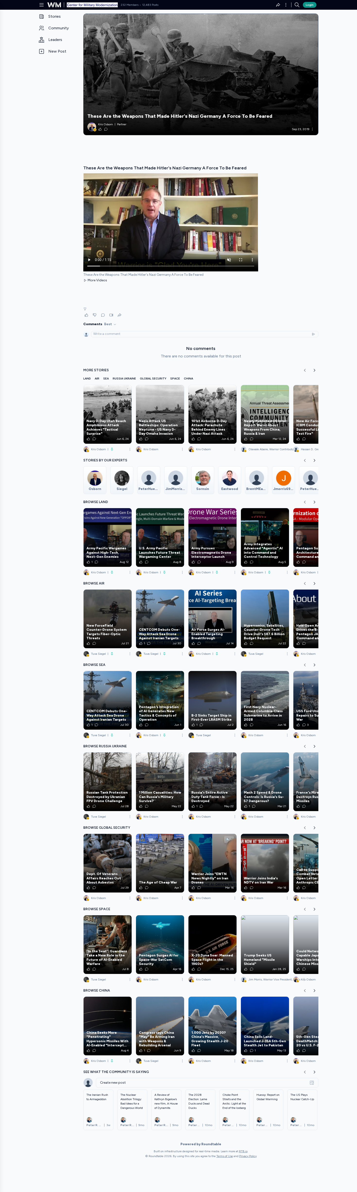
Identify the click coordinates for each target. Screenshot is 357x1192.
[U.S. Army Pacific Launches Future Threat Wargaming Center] (160, 537)
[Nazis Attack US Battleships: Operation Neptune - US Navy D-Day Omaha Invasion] (160, 414)
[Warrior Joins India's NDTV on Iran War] (265, 863)
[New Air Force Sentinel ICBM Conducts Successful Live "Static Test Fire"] (317, 414)
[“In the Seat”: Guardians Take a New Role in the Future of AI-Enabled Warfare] (108, 944)
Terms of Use (224, 1156)
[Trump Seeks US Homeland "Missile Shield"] (265, 944)
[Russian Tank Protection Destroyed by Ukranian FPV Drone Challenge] (108, 781)
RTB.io (243, 1151)
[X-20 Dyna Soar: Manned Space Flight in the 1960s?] (212, 944)
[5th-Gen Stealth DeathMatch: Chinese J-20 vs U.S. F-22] (317, 1026)
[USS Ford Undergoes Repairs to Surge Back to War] (317, 700)
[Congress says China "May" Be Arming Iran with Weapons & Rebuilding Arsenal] (160, 1026)
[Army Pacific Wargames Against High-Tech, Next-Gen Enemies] (108, 537)
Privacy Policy (248, 1156)
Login (310, 5)
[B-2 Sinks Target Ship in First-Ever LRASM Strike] (212, 700)
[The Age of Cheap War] (160, 863)
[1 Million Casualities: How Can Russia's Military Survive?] (160, 781)
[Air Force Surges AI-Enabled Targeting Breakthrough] (212, 619)
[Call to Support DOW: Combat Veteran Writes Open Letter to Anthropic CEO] (317, 863)
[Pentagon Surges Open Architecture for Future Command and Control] (317, 537)
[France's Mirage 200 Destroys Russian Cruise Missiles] (317, 781)
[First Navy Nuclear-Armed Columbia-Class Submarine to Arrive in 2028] (265, 700)
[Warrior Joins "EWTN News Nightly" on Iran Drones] (212, 863)
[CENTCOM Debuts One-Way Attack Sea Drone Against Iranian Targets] (160, 619)
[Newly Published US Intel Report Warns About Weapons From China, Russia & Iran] (265, 414)
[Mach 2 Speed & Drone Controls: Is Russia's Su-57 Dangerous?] (265, 781)
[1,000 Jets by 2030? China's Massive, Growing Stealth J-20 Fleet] (212, 1026)
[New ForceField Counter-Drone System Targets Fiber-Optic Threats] (108, 619)
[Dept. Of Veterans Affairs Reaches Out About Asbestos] (108, 863)
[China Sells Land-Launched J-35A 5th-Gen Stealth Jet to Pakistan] (265, 1026)
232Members (129, 5)
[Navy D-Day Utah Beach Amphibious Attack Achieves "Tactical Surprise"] (108, 414)
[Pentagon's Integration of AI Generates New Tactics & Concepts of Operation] (160, 700)
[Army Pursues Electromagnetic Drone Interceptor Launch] (212, 537)
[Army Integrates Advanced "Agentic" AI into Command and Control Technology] (265, 537)
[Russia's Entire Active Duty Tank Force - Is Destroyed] (212, 781)
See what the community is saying (116, 1072)
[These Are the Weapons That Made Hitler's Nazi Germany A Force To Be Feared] (201, 74)
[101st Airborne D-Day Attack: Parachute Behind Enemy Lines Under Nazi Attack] (212, 414)
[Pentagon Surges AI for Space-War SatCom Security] (160, 944)
